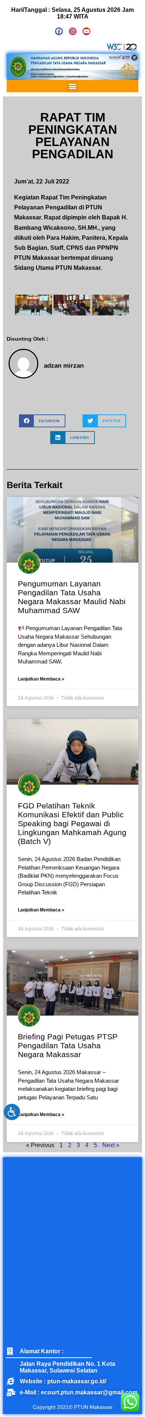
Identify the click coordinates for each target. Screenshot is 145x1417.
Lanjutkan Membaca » (41, 679)
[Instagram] (73, 31)
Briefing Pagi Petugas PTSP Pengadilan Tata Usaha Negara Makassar (67, 1045)
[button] (73, 86)
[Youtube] (86, 31)
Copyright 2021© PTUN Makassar (73, 1407)
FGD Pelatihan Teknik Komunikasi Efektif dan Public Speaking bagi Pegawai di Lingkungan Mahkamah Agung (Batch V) (72, 823)
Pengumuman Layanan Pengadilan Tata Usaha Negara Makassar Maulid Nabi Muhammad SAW (72, 597)
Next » (110, 1145)
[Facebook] (59, 31)
